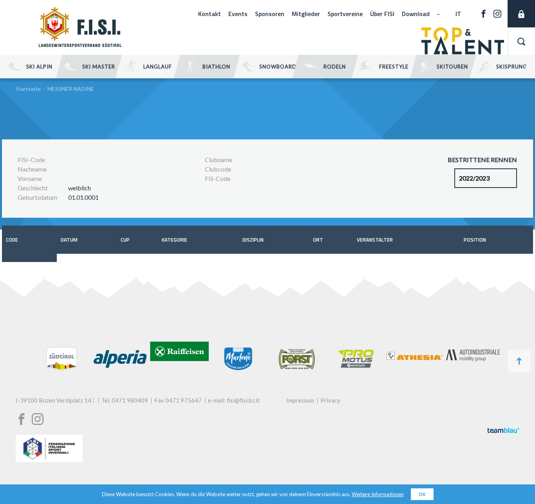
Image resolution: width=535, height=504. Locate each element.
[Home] (80, 44)
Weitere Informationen (378, 494)
